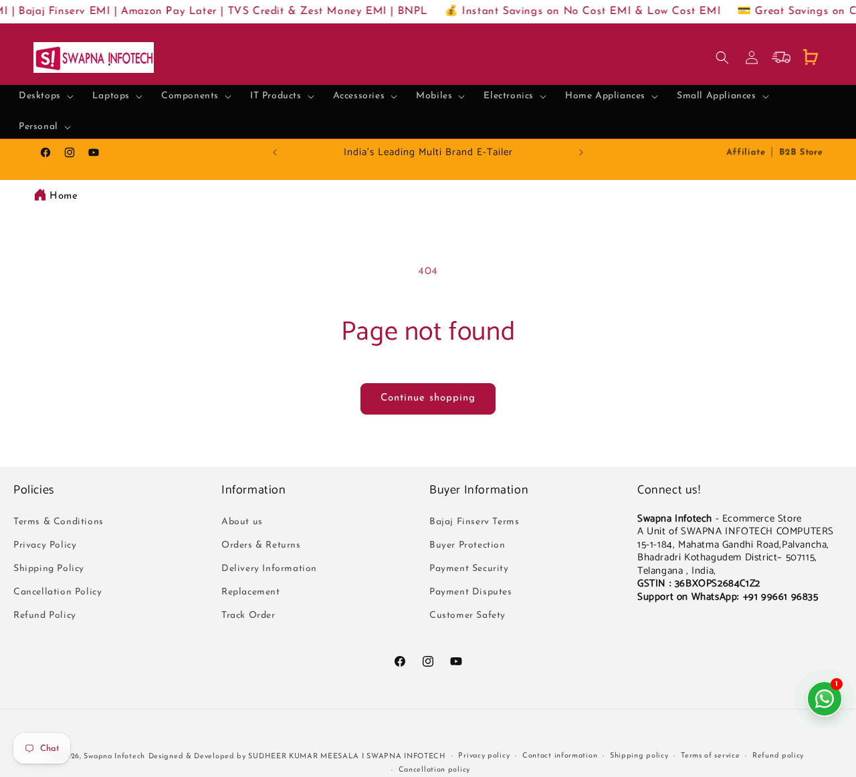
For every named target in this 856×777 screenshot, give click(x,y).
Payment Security (469, 568)
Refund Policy (44, 615)
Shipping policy (639, 756)
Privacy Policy (44, 545)
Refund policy (778, 756)
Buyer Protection (467, 545)
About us (242, 521)
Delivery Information (269, 568)
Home (63, 196)
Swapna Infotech (114, 756)
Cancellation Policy (57, 592)
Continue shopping (428, 398)
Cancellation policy (434, 769)
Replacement (250, 592)
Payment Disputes (470, 592)
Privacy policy (484, 756)
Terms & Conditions (58, 521)
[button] (46, 96)
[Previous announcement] (275, 152)
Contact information (559, 756)
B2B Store (800, 152)
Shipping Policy (48, 568)
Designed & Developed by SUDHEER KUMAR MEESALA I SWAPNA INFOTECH (297, 756)
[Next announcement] (581, 152)
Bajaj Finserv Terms (474, 521)
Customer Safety (467, 615)
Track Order (248, 615)
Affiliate (746, 152)
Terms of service (710, 756)
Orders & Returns (261, 545)
